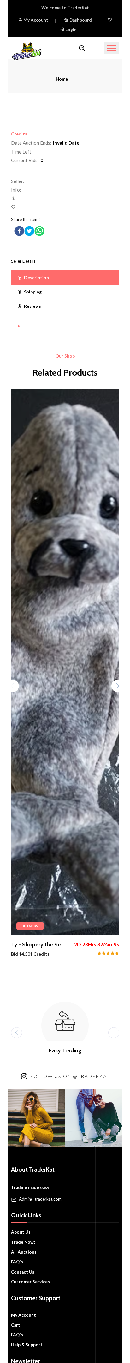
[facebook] (19, 231)
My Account (35, 20)
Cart (15, 1324)
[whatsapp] (39, 231)
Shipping (33, 291)
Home (62, 79)
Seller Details (23, 261)
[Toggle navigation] (111, 48)
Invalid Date (66, 143)
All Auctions (24, 1251)
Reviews (32, 306)
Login (71, 29)
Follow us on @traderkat (70, 1076)
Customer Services (30, 1281)
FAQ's (17, 1261)
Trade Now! (23, 1242)
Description (36, 277)
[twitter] (29, 231)
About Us (21, 1232)
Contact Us (22, 1271)
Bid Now (30, 926)
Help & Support (27, 1344)
